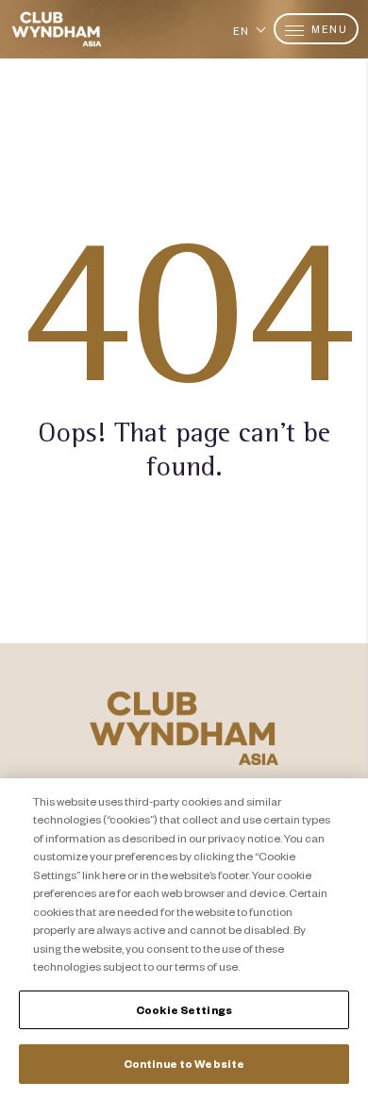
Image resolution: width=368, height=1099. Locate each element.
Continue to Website (184, 1064)
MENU (328, 29)
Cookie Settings (184, 1010)
